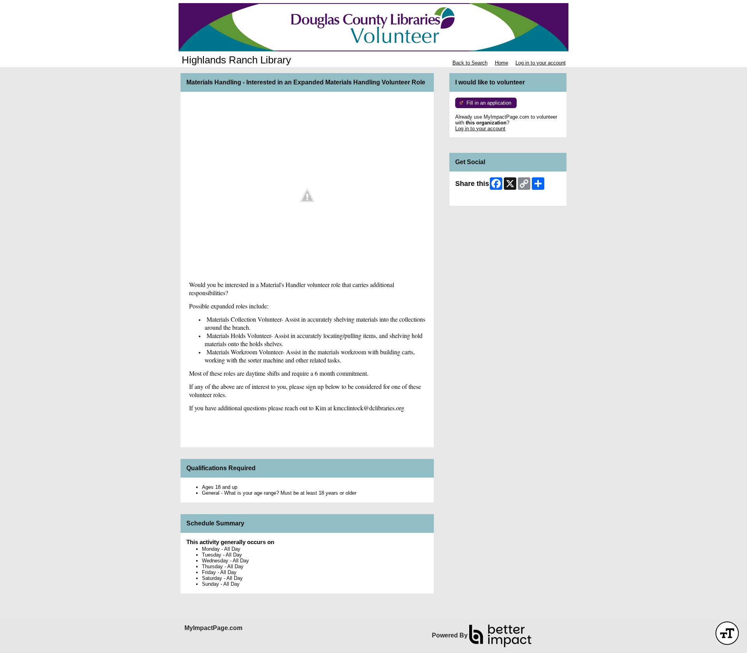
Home (501, 63)
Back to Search (469, 63)
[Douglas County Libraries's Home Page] (373, 27)
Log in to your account (541, 63)
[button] (727, 633)
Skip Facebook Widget (480, 197)
